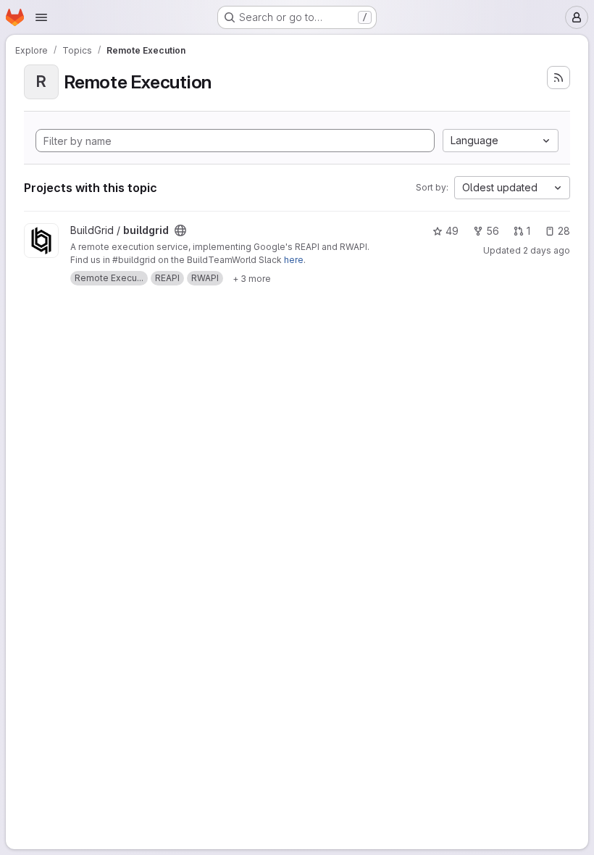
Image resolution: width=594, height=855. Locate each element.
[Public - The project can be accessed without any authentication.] (180, 230)
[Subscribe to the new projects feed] (558, 77)
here (294, 259)
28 (564, 231)
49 (452, 231)
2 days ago (546, 250)
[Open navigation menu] (41, 17)
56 (492, 231)
